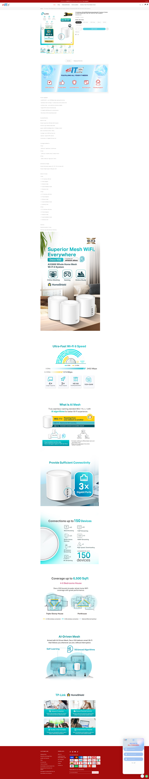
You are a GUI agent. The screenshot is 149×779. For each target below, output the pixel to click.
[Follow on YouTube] (75, 752)
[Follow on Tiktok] (77, 752)
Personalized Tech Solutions (46, 773)
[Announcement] (74, 1)
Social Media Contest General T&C (47, 766)
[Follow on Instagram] (72, 752)
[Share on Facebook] (75, 34)
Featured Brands (66, 4)
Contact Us (60, 765)
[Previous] (42, 28)
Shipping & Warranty (78, 60)
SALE (54, 4)
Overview (69, 60)
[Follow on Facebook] (70, 752)
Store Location (75, 4)
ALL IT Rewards (61, 759)
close (2, 1)
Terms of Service (43, 764)
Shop (59, 4)
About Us (60, 754)
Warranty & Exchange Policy (46, 756)
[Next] (71, 28)
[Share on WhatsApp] (78, 34)
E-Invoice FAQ (43, 762)
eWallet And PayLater (44, 758)
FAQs (41, 760)
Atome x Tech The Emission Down (88, 4)
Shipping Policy (43, 754)
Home (41, 8)
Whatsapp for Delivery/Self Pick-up (47, 771)
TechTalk (60, 761)
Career (59, 763)
